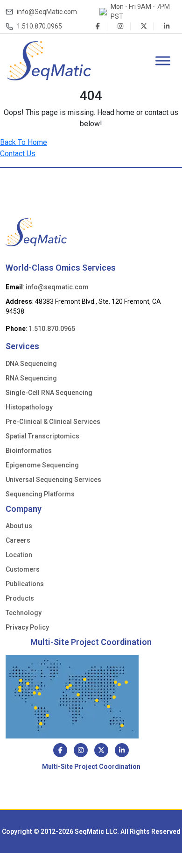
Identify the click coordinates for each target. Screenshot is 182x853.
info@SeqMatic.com (47, 11)
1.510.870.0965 (39, 26)
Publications (25, 584)
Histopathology (29, 407)
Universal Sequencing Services (53, 479)
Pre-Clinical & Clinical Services (53, 421)
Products (20, 598)
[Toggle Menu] (162, 60)
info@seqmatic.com (57, 287)
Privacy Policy (27, 627)
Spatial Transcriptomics (42, 436)
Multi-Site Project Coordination (91, 642)
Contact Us (17, 153)
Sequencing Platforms (40, 494)
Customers (23, 569)
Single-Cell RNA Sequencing (49, 392)
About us (19, 526)
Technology (24, 612)
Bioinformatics (29, 450)
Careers (18, 540)
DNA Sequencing (31, 363)
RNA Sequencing (31, 378)
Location (19, 555)
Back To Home (23, 142)
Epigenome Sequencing (42, 465)
